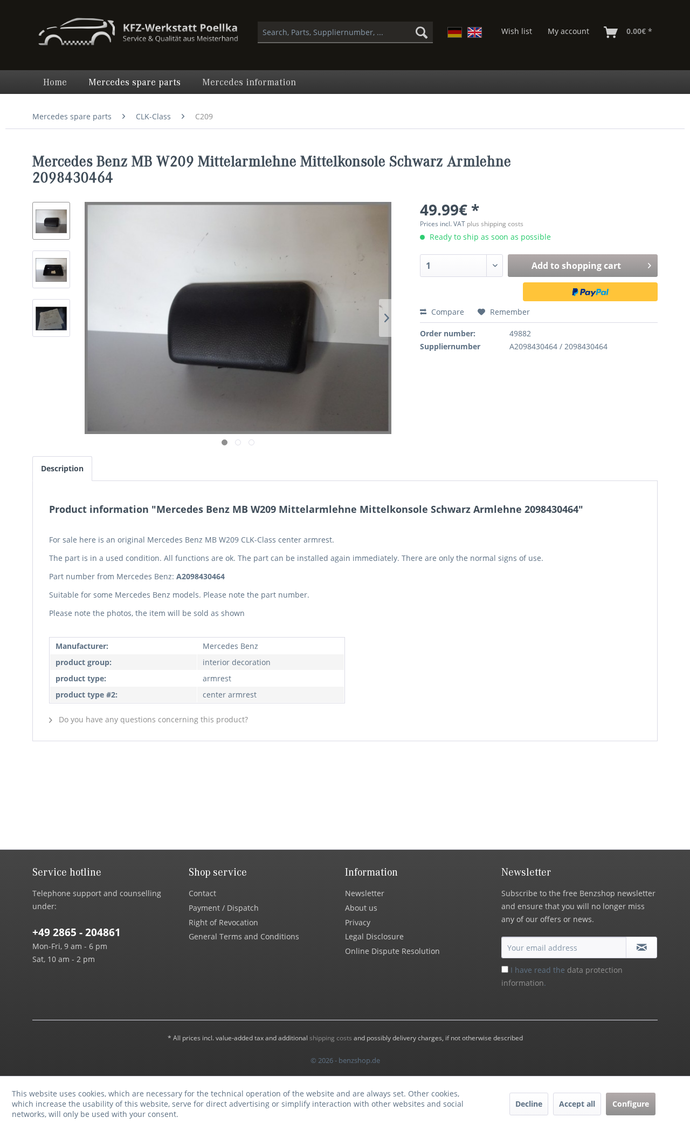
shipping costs (330, 1037)
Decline (528, 1104)
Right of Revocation (223, 922)
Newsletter (364, 893)
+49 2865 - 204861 (76, 932)
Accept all (577, 1104)
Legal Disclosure (374, 936)
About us (361, 908)
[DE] (454, 32)
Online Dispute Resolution (392, 951)
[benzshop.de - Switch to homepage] (138, 37)
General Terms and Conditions (244, 936)
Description (62, 468)
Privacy (357, 922)
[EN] (474, 32)
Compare (446, 312)
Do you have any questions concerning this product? (152, 719)
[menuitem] (345, 32)
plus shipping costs (495, 223)
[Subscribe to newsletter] (641, 947)
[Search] (421, 32)
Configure (630, 1104)
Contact (202, 893)
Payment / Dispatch (224, 908)
